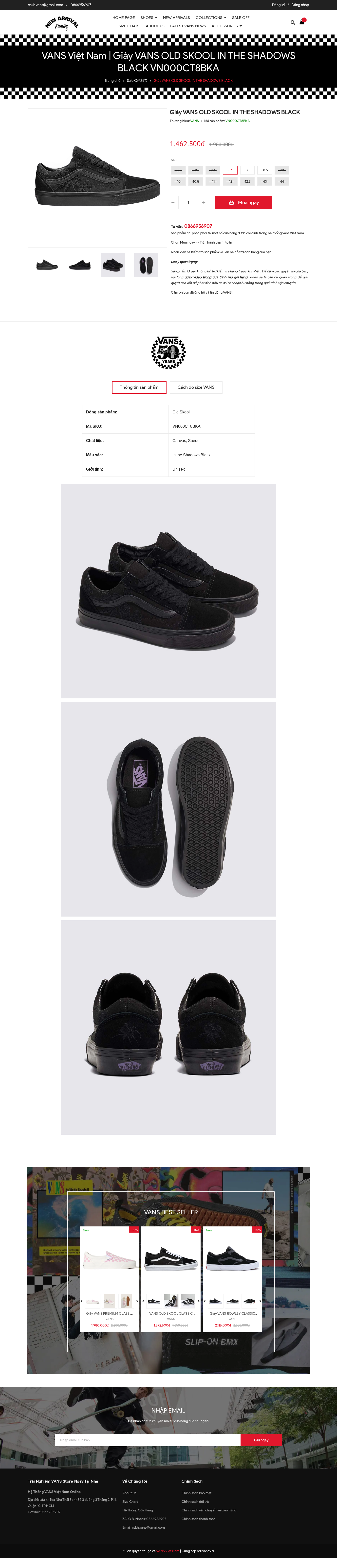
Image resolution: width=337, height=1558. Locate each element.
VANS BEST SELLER (171, 1212)
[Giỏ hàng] (303, 22)
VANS (109, 1319)
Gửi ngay (261, 1440)
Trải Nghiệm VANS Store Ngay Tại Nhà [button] (63, 1481)
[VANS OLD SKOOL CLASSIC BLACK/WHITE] (170, 1259)
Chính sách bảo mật (196, 1493)
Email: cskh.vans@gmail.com (143, 1527)
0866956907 (81, 5)
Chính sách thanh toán (199, 1519)
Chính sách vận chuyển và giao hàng (209, 1510)
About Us (129, 1493)
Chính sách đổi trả (195, 1502)
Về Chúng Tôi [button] (134, 1481)
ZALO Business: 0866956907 (144, 1519)
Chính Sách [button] (192, 1481)
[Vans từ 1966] (168, 351)
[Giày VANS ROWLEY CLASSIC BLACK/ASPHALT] (232, 1259)
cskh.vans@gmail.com (45, 5)
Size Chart (130, 1502)
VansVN (208, 1551)
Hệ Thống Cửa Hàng (137, 1510)
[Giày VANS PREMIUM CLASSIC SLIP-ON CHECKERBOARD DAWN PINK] (109, 1259)
